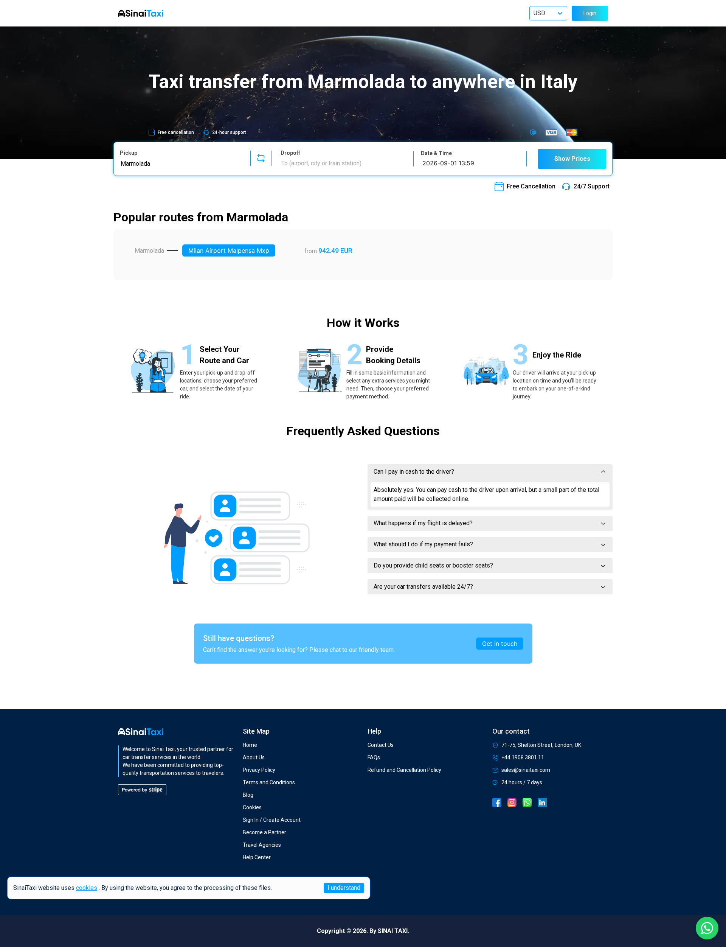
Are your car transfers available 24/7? (423, 586)
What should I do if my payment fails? (423, 544)
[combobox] (180, 163)
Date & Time (436, 153)
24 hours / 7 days (521, 782)
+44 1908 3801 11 (522, 757)
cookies (86, 888)
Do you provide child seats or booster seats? (433, 565)
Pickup (128, 153)
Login (589, 13)
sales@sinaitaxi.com (525, 770)
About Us (254, 757)
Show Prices (572, 158)
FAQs (374, 757)
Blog (248, 795)
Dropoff (290, 153)
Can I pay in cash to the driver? (414, 471)
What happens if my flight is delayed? (423, 523)
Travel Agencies (262, 845)
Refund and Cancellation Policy (404, 770)
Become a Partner (264, 832)
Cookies (252, 807)
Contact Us (381, 745)
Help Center (257, 857)
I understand (343, 887)
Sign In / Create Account (272, 820)
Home (250, 745)
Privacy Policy (259, 770)
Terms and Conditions (269, 782)
